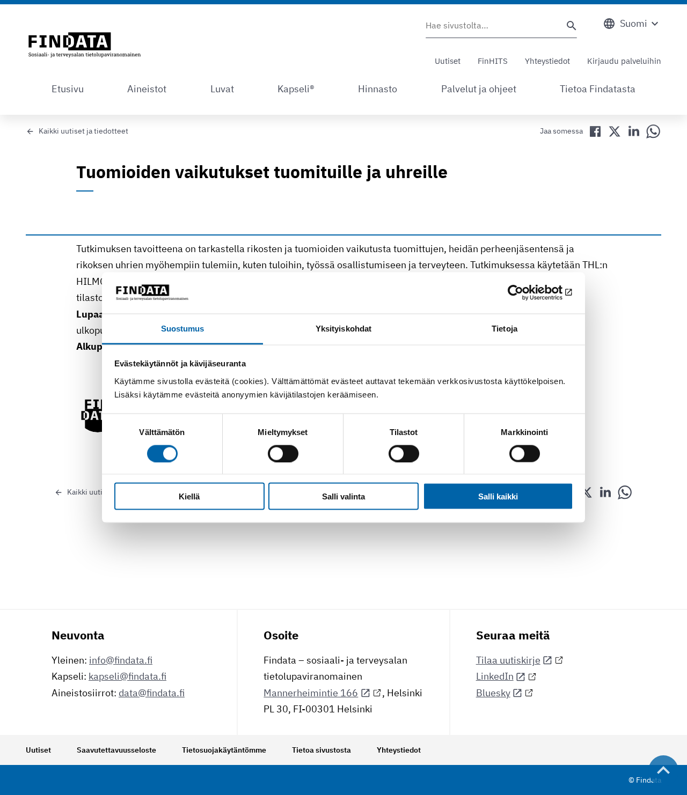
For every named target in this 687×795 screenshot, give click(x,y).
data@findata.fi (152, 693)
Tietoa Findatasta (597, 89)
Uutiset (448, 61)
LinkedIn (495, 676)
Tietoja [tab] (504, 328)
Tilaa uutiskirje (508, 660)
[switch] (283, 453)
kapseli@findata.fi (127, 676)
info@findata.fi (120, 660)
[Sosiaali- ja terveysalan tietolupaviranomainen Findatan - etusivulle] (84, 46)
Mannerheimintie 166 (311, 693)
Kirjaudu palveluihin (624, 61)
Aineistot (146, 89)
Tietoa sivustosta (321, 750)
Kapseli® (296, 89)
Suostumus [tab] (182, 328)
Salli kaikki (498, 496)
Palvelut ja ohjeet (478, 89)
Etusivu (68, 89)
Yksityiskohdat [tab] (343, 328)
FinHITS (493, 61)
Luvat (222, 89)
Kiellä (189, 496)
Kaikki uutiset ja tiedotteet (83, 131)
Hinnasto (377, 89)
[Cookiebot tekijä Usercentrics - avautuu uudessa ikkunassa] (526, 293)
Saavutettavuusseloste (116, 750)
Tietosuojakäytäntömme (224, 750)
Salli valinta (343, 496)
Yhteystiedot (547, 61)
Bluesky (493, 693)
